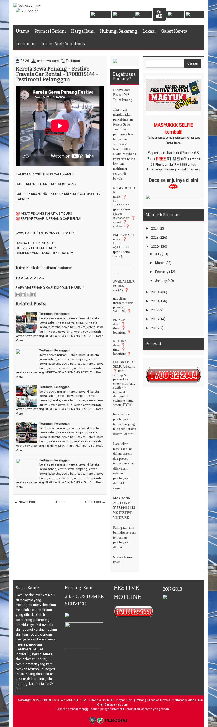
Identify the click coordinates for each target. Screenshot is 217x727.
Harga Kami (83, 31)
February (161, 272)
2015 (155, 328)
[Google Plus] (175, 14)
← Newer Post (25, 502)
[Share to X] (28, 294)
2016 (155, 319)
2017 (155, 310)
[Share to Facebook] (33, 294)
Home (60, 502)
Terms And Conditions (63, 43)
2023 (155, 237)
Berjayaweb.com (116, 704)
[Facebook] (100, 14)
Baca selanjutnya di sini (173, 180)
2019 (155, 292)
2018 (155, 301)
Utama (22, 31)
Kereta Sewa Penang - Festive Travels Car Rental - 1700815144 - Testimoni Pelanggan (57, 74)
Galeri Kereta (174, 31)
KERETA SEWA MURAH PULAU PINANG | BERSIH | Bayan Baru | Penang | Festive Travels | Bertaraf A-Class (120, 700)
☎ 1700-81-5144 (56, 194)
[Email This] (18, 294)
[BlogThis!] (23, 294)
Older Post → (95, 502)
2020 (155, 246)
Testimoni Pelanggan (54, 314)
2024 (155, 228)
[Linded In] (194, 14)
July (158, 254)
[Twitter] (143, 14)
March (160, 263)
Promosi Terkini (50, 31)
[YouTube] (159, 14)
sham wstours (48, 61)
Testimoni (26, 43)
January (161, 281)
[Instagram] (123, 14)
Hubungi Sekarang (118, 31)
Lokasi (149, 31)
